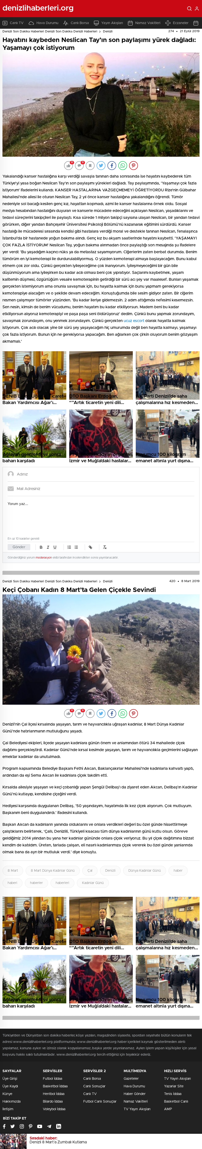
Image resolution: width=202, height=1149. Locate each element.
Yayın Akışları (112, 23)
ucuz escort (134, 321)
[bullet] (76, 547)
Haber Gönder (135, 1094)
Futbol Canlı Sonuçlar (100, 1101)
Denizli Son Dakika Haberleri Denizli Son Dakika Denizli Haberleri (49, 31)
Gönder (19, 547)
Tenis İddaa (172, 1094)
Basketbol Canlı (176, 1101)
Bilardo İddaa (53, 1101)
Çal (89, 870)
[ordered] (69, 547)
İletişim (7, 1109)
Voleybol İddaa (54, 1109)
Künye (7, 1094)
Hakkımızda (11, 1101)
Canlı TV (17, 23)
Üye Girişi (9, 1078)
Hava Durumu (47, 23)
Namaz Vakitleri (147, 23)
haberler (36, 883)
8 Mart (13, 870)
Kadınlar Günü (93, 883)
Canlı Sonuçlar (94, 1086)
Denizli (108, 31)
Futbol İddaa (52, 1078)
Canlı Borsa (80, 23)
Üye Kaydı (10, 1086)
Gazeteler (131, 1078)
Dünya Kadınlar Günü (144, 870)
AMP (168, 1109)
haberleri (62, 883)
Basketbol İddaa (55, 1086)
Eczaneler (180, 23)
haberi (12, 883)
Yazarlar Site (174, 1086)
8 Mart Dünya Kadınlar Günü (53, 870)
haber (178, 870)
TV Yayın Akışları (137, 1109)
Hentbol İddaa (53, 1094)
